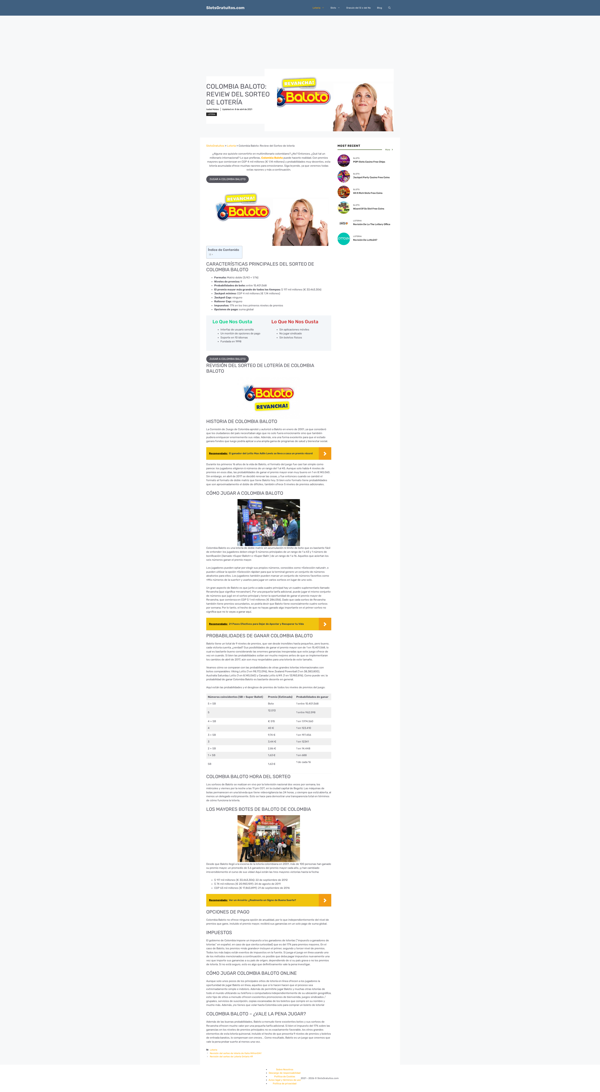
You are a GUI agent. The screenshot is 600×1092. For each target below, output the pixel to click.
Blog (379, 7)
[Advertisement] (300, 39)
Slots (333, 7)
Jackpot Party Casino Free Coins (371, 177)
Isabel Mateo (212, 109)
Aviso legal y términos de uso (285, 1080)
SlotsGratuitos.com (225, 7)
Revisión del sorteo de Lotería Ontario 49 (231, 1056)
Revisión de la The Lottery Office (371, 224)
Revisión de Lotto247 (365, 240)
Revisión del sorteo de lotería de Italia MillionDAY (236, 1053)
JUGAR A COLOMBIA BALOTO (227, 179)
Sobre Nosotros (284, 1069)
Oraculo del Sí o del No (358, 7)
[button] (389, 8)
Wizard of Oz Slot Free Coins (368, 208)
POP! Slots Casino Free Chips (369, 161)
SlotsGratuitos (215, 145)
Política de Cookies (284, 1076)
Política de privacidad (284, 1083)
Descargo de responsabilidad (284, 1073)
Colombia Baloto (272, 157)
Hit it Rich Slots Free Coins (367, 193)
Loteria (316, 7)
